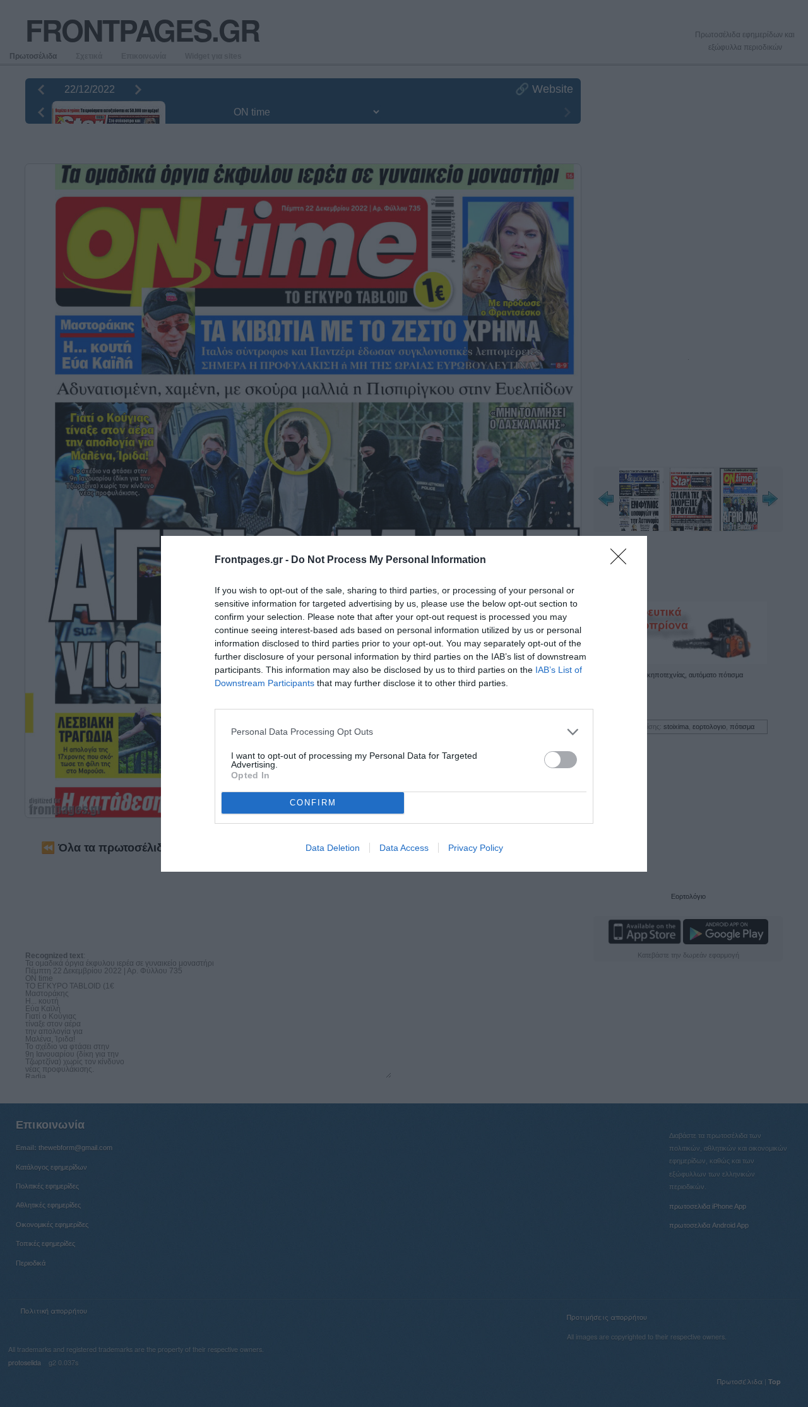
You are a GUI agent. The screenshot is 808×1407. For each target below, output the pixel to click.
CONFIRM (313, 802)
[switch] (560, 759)
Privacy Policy (475, 848)
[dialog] (404, 704)
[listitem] (404, 732)
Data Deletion (333, 848)
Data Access (404, 848)
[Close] (622, 561)
